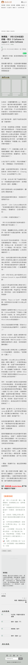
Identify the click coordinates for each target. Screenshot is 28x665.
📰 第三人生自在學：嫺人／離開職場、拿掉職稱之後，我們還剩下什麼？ (14, 502)
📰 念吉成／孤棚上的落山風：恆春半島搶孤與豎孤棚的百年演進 (14, 517)
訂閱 (20, 658)
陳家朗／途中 (15, 629)
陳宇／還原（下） (16, 622)
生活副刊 (9, 7)
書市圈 (13, 5)
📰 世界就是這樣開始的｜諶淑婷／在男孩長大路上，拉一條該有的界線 (14, 524)
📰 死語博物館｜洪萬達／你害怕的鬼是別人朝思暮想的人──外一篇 (14, 536)
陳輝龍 (12, 44)
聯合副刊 (3, 7)
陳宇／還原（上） (16, 636)
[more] (24, 77)
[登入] (24, 2)
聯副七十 (15, 7)
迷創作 (23, 5)
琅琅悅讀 (3, 31)
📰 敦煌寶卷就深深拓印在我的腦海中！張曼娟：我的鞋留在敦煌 (14, 509)
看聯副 (8, 5)
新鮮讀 (3, 5)
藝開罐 (18, 5)
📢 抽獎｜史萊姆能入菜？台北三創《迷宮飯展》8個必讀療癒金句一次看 (14, 543)
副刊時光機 (21, 7)
